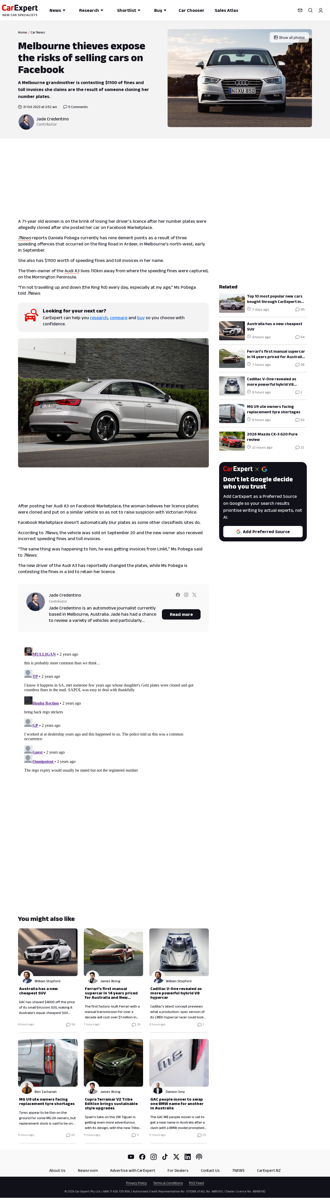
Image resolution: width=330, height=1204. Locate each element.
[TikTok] (165, 1157)
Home (22, 32)
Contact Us (210, 1170)
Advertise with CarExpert (132, 1170)
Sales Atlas (226, 10)
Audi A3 (72, 270)
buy (141, 317)
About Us (57, 1170)
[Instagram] (154, 1157)
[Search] (310, 10)
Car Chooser (191, 10)
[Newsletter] (300, 10)
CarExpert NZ (269, 1170)
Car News (38, 32)
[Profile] (321, 10)
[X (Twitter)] (176, 1157)
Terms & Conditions (168, 1183)
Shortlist (126, 10)
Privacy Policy (136, 1183)
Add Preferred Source (266, 531)
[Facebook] (142, 1157)
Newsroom (88, 1170)
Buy (158, 10)
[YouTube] (131, 1157)
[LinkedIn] (188, 1157)
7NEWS (238, 1170)
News (55, 10)
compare (118, 317)
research (99, 317)
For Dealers (178, 1170)
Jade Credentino (53, 118)
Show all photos (292, 37)
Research (89, 10)
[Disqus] (113, 709)
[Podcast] (199, 1157)
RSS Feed (196, 1183)
